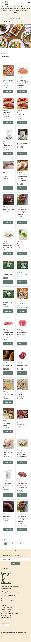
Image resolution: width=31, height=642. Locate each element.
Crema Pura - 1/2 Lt (22, 275)
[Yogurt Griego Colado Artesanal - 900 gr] (8, 134)
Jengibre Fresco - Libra (21, 304)
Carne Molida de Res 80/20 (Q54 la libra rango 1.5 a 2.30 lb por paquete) (22, 213)
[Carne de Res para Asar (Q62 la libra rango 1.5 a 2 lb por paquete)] (22, 474)
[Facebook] (2, 569)
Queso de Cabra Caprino (7, 424)
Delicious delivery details (7, 601)
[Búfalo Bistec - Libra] (8, 199)
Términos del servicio (6, 615)
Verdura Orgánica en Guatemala (18, 632)
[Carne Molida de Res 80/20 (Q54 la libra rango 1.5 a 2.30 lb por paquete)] (22, 199)
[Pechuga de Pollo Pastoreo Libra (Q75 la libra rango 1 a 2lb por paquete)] (22, 70)
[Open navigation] (2, 2)
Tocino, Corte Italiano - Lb (6, 175)
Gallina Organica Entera (7, 453)
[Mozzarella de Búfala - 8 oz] (22, 234)
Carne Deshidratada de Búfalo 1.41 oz (22, 423)
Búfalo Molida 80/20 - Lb (6, 113)
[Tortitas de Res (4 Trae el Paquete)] (22, 322)
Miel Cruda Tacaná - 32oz (8, 395)
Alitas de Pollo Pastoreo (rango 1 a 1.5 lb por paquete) (22, 454)
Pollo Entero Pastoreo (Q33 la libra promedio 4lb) (8, 245)
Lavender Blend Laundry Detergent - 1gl (8, 485)
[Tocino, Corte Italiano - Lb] (8, 165)
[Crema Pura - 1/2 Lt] (22, 265)
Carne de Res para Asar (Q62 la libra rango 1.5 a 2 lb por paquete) (22, 486)
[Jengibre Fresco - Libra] (22, 293)
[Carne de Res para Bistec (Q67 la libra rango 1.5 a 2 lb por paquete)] (8, 322)
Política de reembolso (7, 617)
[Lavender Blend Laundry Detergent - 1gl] (8, 474)
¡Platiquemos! (5, 605)
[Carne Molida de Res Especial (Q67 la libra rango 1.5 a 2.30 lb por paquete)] (22, 506)
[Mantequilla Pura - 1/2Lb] (8, 293)
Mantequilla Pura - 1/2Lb (8, 303)
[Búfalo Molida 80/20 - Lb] (8, 103)
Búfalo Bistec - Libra (8, 209)
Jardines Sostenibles (6, 607)
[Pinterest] (7, 569)
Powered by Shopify (6, 633)
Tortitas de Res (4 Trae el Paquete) (22, 333)
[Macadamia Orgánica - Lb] (22, 384)
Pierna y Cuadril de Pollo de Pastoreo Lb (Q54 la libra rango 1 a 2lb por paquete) (22, 178)
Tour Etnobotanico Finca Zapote (9, 613)
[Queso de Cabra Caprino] (8, 413)
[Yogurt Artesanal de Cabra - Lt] (22, 134)
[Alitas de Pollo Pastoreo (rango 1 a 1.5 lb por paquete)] (22, 443)
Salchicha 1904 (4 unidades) (7, 366)
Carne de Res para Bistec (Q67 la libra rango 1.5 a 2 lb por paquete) (8, 335)
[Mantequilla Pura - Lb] (8, 265)
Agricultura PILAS (5, 611)
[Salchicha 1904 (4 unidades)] (8, 355)
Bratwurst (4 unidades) (6, 517)
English (3, 624)
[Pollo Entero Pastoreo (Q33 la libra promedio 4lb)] (8, 234)
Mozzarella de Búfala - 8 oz (21, 244)
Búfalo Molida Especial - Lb (21, 113)
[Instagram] (4, 569)
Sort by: (3, 53)
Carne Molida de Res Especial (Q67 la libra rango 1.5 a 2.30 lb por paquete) (22, 520)
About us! (3, 603)
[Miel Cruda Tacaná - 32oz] (8, 384)
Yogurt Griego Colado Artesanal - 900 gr (8, 145)
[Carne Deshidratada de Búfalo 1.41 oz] (22, 413)
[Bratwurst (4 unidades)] (8, 506)
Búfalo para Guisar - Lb (22, 366)
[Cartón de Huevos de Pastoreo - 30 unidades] (8, 70)
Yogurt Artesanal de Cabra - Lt (22, 144)
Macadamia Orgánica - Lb (20, 395)
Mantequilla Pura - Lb (8, 275)
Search (3, 599)
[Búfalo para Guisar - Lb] (22, 355)
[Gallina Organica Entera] (8, 443)
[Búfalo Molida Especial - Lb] (22, 103)
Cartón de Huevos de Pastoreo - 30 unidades (8, 82)
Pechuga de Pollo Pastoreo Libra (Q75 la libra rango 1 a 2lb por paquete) (22, 82)
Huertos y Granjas (6, 609)
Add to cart (8, 91)
